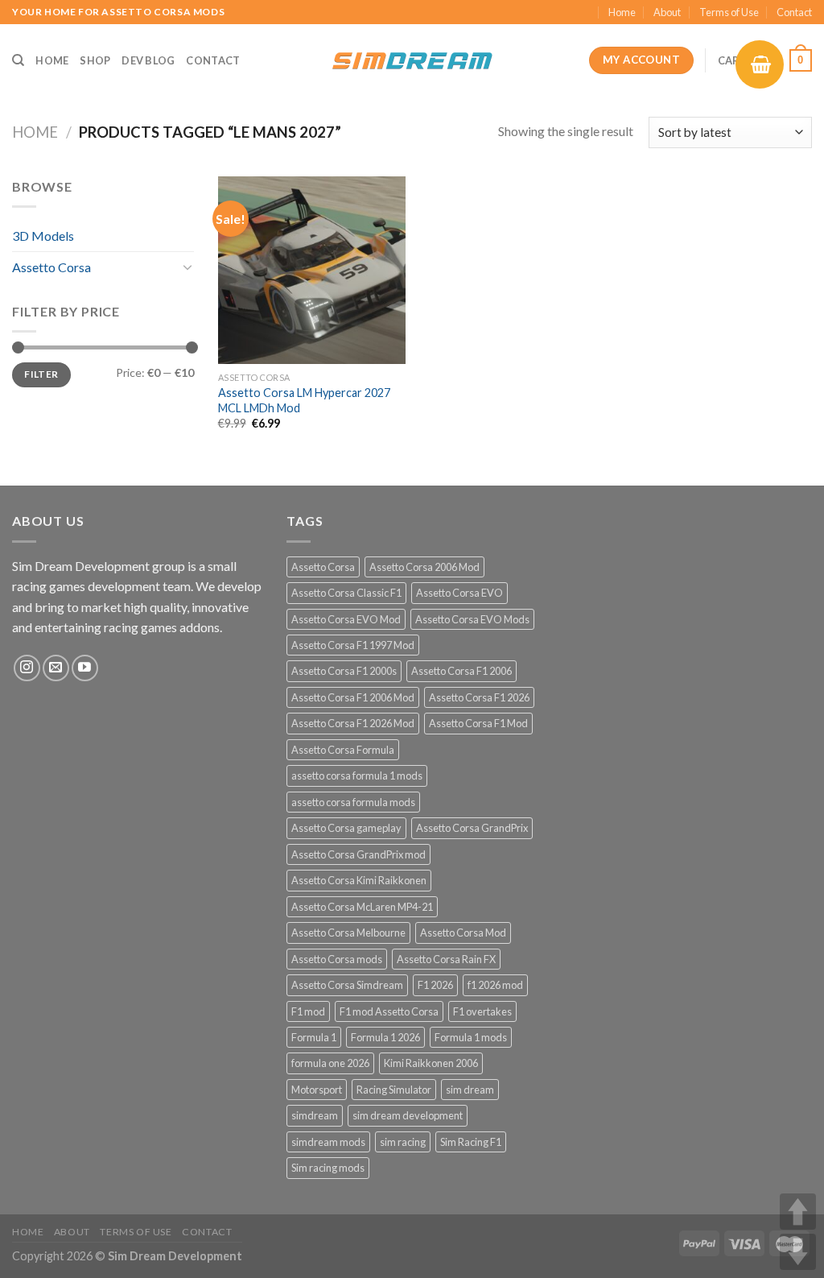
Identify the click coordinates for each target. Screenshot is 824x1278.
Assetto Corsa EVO (459, 592)
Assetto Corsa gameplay (346, 827)
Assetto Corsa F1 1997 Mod (352, 645)
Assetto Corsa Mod (463, 932)
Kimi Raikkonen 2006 (431, 1063)
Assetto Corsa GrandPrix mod (358, 854)
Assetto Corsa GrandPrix (472, 827)
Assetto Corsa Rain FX (446, 959)
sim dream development (407, 1115)
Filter (41, 374)
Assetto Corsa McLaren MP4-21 (362, 906)
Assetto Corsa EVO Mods (472, 619)
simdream (314, 1115)
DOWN (798, 1252)
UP (798, 1211)
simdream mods (328, 1141)
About (667, 12)
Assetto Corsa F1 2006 (461, 670)
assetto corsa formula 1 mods (356, 775)
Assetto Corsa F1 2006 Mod (352, 697)
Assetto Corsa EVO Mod (346, 619)
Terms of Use (729, 12)
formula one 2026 (330, 1063)
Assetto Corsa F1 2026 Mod (352, 723)
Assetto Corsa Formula (342, 749)
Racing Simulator (393, 1089)
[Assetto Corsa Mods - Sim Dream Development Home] (412, 60)
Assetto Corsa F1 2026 (479, 697)
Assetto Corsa (51, 267)
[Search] (18, 60)
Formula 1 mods (471, 1037)
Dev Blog (148, 60)
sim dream (470, 1089)
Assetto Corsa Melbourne (348, 932)
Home (622, 12)
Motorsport (316, 1089)
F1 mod (308, 1011)
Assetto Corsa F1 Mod (478, 723)
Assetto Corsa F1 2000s (344, 670)
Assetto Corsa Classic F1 (346, 592)
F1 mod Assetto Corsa (389, 1011)
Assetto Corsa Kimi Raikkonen (358, 880)
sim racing (403, 1141)
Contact (794, 12)
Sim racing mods (328, 1167)
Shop (95, 60)
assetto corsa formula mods (353, 802)
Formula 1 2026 (385, 1037)
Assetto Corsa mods (336, 959)
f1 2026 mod (495, 984)
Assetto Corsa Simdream (347, 984)
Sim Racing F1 (470, 1141)
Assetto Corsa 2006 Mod (424, 566)
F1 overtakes (482, 1011)
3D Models (43, 235)
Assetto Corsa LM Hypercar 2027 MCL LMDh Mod (304, 400)
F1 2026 (435, 984)
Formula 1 (313, 1037)
